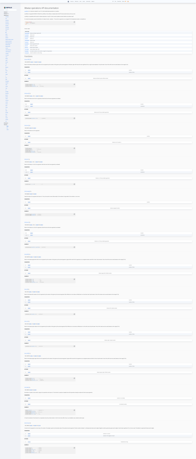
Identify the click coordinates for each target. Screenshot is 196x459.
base (6, 30)
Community (88, 1)
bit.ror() (26, 47)
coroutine (7, 55)
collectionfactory (8, 49)
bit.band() (27, 35)
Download (119, 1)
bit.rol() (26, 45)
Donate (124, 1)
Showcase (76, 1)
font (6, 63)
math (6, 84)
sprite (6, 105)
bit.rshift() (27, 49)
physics (7, 95)
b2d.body (7, 20)
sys (6, 109)
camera (7, 48)
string (6, 107)
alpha (7, 126)
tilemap (7, 112)
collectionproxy (8, 51)
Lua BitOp (26, 11)
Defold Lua (6, 15)
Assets (84, 1)
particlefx (7, 93)
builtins (7, 35)
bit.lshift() (27, 43)
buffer (6, 34)
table (6, 110)
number (29, 70)
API (113, 1)
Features (72, 1)
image (7, 74)
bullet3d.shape (8, 44)
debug (7, 58)
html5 (6, 70)
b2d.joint (7, 25)
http (6, 72)
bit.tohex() (27, 52)
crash (6, 56)
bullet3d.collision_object (9, 39)
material (7, 82)
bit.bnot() (26, 36)
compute (7, 53)
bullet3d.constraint (9, 41)
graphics (7, 67)
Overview (7, 16)
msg (6, 88)
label (6, 79)
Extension (6, 123)
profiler (7, 96)
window (7, 119)
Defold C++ (6, 13)
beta (7, 127)
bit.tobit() (26, 51)
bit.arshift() (27, 33)
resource (7, 100)
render (7, 98)
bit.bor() (26, 38)
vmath (7, 117)
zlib (6, 121)
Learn (80, 1)
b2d (6, 18)
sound (7, 103)
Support (92, 1)
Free (115, 1)
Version (5, 124)
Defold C (5, 12)
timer (6, 114)
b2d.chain (7, 22)
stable (8, 129)
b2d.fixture (7, 23)
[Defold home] (68, 1)
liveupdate (7, 81)
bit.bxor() (26, 42)
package (7, 91)
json (6, 77)
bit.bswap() (27, 40)
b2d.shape (7, 27)
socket (7, 102)
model (7, 86)
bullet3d (7, 37)
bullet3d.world (8, 46)
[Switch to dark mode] (128, 1)
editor (6, 60)
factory (7, 62)
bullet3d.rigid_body (9, 42)
